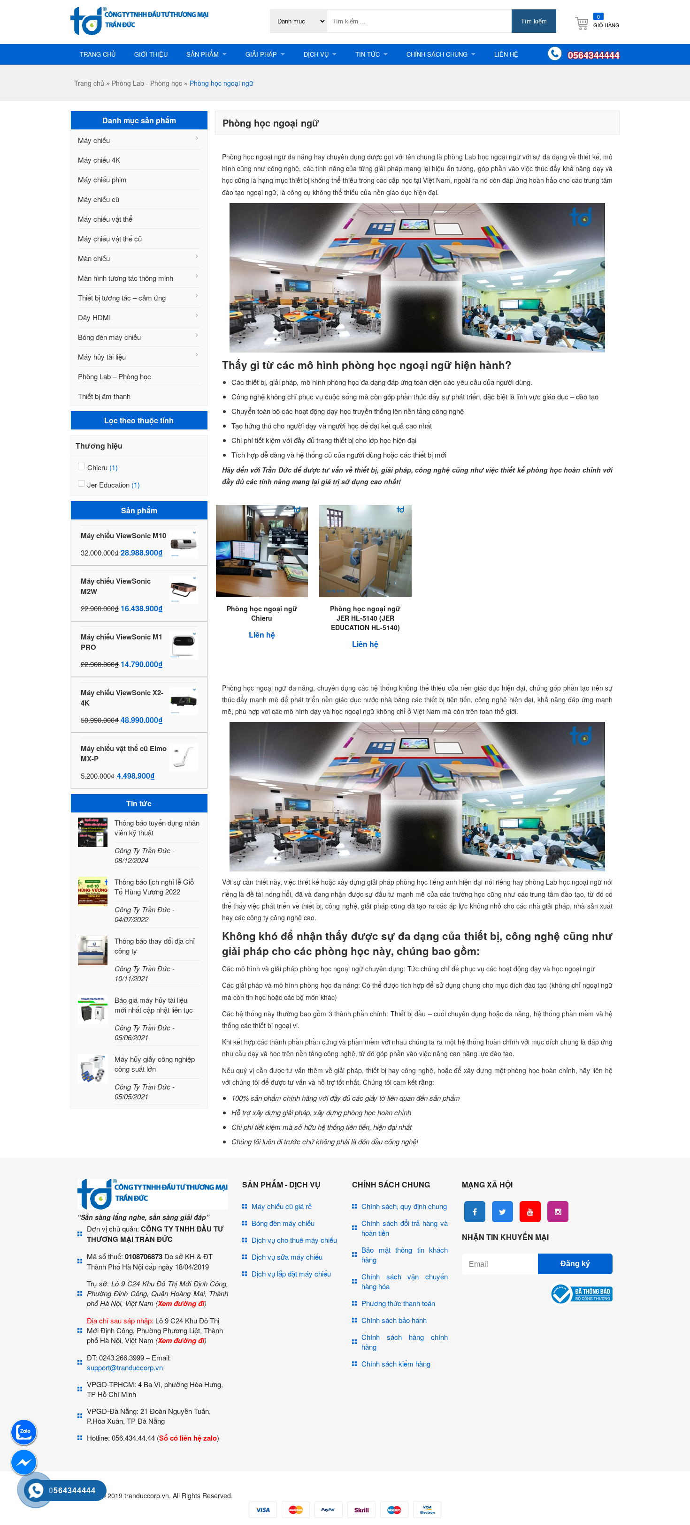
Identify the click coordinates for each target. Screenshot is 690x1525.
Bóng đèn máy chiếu (109, 337)
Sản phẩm (202, 54)
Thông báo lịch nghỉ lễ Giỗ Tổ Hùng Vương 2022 (154, 886)
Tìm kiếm (534, 21)
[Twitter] (502, 1211)
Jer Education (108, 484)
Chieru (97, 467)
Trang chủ (97, 54)
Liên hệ (506, 54)
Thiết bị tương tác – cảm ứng (122, 297)
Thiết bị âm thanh (104, 396)
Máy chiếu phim (102, 179)
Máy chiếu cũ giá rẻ (282, 1206)
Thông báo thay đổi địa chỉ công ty (155, 945)
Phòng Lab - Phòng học (147, 83)
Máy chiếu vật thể (105, 219)
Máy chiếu (94, 140)
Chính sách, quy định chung (404, 1206)
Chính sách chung (437, 54)
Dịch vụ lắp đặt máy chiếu (291, 1273)
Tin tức (367, 54)
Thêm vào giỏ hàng (269, 611)
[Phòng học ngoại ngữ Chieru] (262, 594)
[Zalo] (23, 1443)
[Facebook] (474, 1211)
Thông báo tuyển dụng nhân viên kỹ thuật (157, 827)
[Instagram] (557, 1211)
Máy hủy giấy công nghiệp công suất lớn (155, 1064)
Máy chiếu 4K (99, 160)
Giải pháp (261, 54)
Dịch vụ (316, 54)
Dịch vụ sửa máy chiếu (287, 1257)
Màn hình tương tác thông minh (125, 278)
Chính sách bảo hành (394, 1320)
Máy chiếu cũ (98, 199)
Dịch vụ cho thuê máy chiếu (294, 1240)
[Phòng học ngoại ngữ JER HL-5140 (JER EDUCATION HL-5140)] (365, 594)
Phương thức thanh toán (398, 1303)
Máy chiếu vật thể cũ (110, 238)
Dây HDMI (94, 317)
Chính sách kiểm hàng (395, 1363)
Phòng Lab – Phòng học (114, 376)
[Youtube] (530, 1211)
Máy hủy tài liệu (102, 356)
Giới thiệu (151, 54)
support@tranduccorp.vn (125, 1367)
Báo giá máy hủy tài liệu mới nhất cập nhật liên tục (154, 1004)
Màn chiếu (94, 258)
